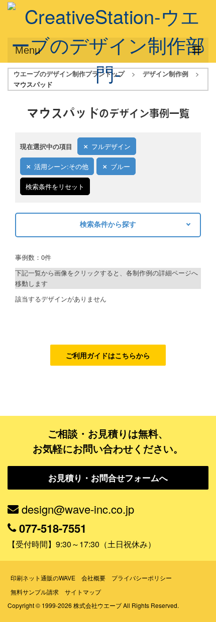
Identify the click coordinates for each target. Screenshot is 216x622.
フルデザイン (111, 146)
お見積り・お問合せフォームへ (108, 478)
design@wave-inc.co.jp (78, 509)
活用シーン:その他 (61, 166)
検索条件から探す (108, 224)
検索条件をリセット (55, 186)
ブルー (120, 166)
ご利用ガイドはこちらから (108, 355)
